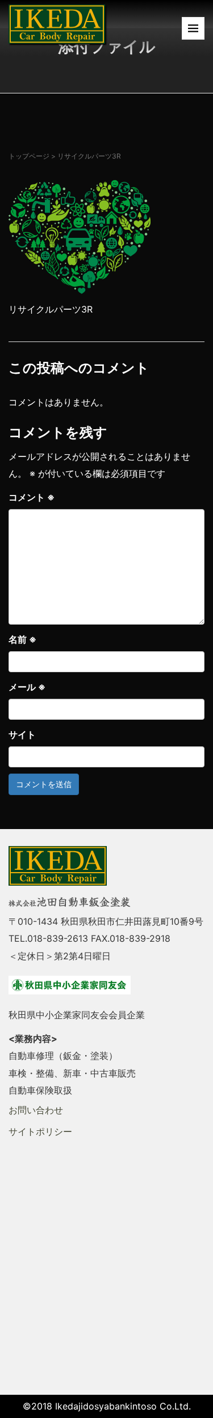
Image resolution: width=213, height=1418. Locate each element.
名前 (22, 639)
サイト (22, 734)
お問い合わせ (36, 1110)
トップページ (29, 156)
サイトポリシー (40, 1131)
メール (27, 687)
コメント (32, 497)
